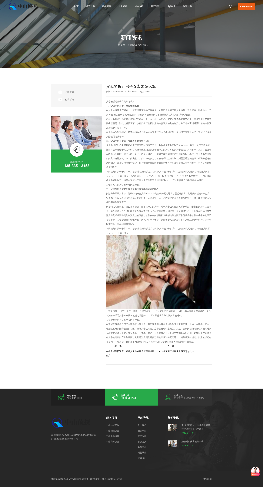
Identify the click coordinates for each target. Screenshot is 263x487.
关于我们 (90, 6)
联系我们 (187, 6)
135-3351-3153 (76, 166)
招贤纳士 (171, 6)
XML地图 (207, 479)
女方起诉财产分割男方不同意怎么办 (176, 351)
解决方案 (139, 6)
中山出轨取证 (112, 436)
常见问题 (122, 6)
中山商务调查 (112, 441)
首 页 (76, 6)
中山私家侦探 (112, 425)
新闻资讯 (155, 6)
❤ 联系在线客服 (246, 6)
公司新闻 (69, 92)
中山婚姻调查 (112, 430)
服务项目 (106, 6)
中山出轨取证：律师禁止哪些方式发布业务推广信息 (195, 427)
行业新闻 (69, 99)
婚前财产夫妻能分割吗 (192, 441)
